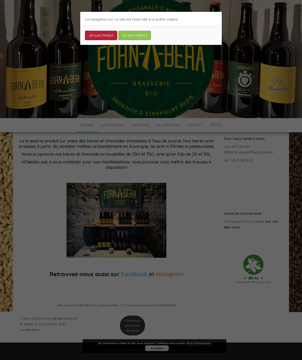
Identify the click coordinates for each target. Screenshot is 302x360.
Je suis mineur (101, 35)
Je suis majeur (134, 35)
